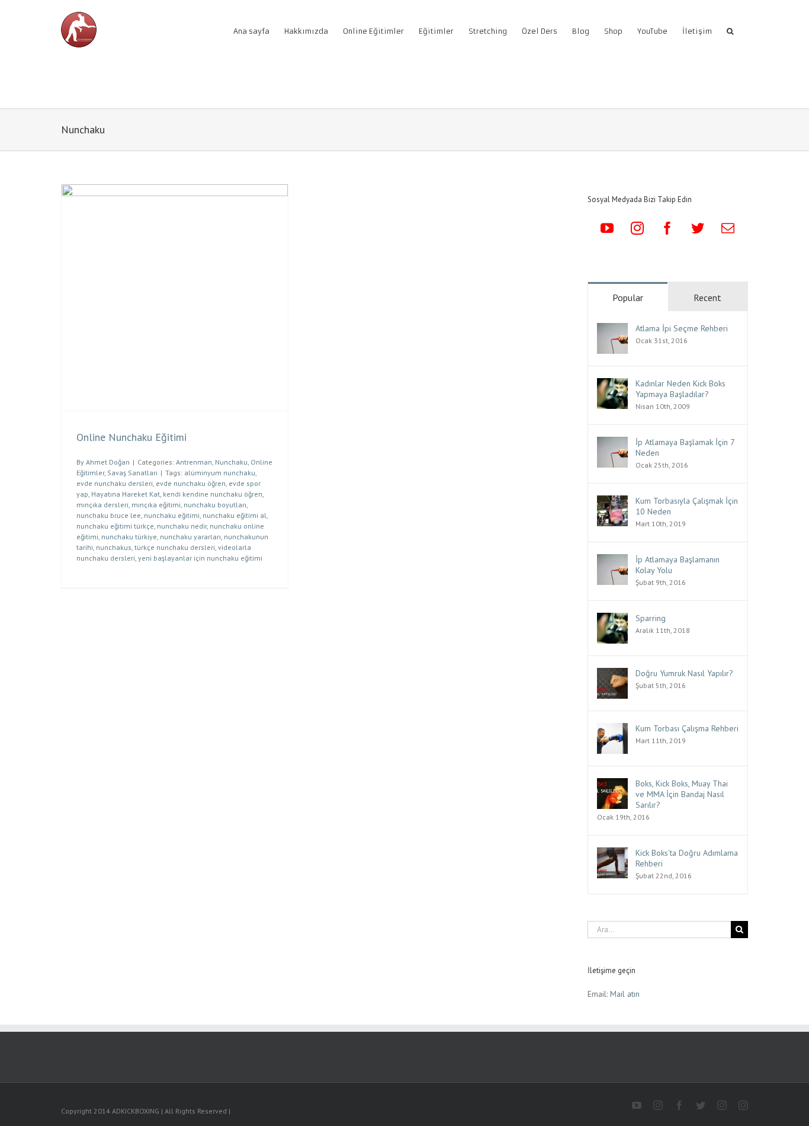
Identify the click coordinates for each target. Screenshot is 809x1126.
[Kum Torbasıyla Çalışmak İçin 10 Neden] (612, 502)
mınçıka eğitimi (156, 504)
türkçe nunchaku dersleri (174, 547)
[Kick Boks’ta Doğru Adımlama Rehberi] (612, 854)
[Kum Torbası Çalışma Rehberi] (612, 729)
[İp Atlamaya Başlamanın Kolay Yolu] (612, 560)
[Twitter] (698, 228)
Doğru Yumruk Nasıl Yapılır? (684, 673)
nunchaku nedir (182, 526)
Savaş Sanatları (132, 472)
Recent (707, 297)
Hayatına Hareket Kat (125, 494)
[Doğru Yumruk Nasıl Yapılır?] (612, 674)
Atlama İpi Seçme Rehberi (681, 328)
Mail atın (625, 994)
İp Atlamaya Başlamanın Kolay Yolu (677, 564)
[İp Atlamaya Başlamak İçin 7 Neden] (612, 443)
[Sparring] (612, 619)
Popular (627, 297)
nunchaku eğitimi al (235, 515)
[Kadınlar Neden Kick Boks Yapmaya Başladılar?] (612, 384)
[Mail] (728, 228)
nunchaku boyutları (215, 504)
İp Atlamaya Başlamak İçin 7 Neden (684, 447)
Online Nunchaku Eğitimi (131, 437)
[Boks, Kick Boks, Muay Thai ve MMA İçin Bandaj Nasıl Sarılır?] (612, 784)
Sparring (650, 618)
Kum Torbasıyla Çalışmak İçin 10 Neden (686, 506)
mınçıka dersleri (102, 504)
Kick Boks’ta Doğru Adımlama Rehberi (686, 858)
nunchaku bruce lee (108, 515)
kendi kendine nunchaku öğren (212, 494)
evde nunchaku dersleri (114, 483)
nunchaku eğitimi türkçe (115, 526)
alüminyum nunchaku (219, 472)
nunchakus (113, 547)
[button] (730, 30)
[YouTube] (607, 228)
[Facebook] (667, 228)
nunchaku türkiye (129, 536)
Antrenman (194, 462)
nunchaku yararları (190, 536)
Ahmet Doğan (108, 462)
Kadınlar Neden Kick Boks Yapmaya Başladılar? (680, 388)
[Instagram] (637, 228)
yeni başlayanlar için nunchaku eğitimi (200, 558)
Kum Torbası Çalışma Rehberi (687, 728)
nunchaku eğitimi (172, 515)
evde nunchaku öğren (191, 483)
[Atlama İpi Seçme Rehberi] (612, 329)
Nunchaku (231, 462)
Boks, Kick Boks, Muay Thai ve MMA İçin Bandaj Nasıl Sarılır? (681, 794)
